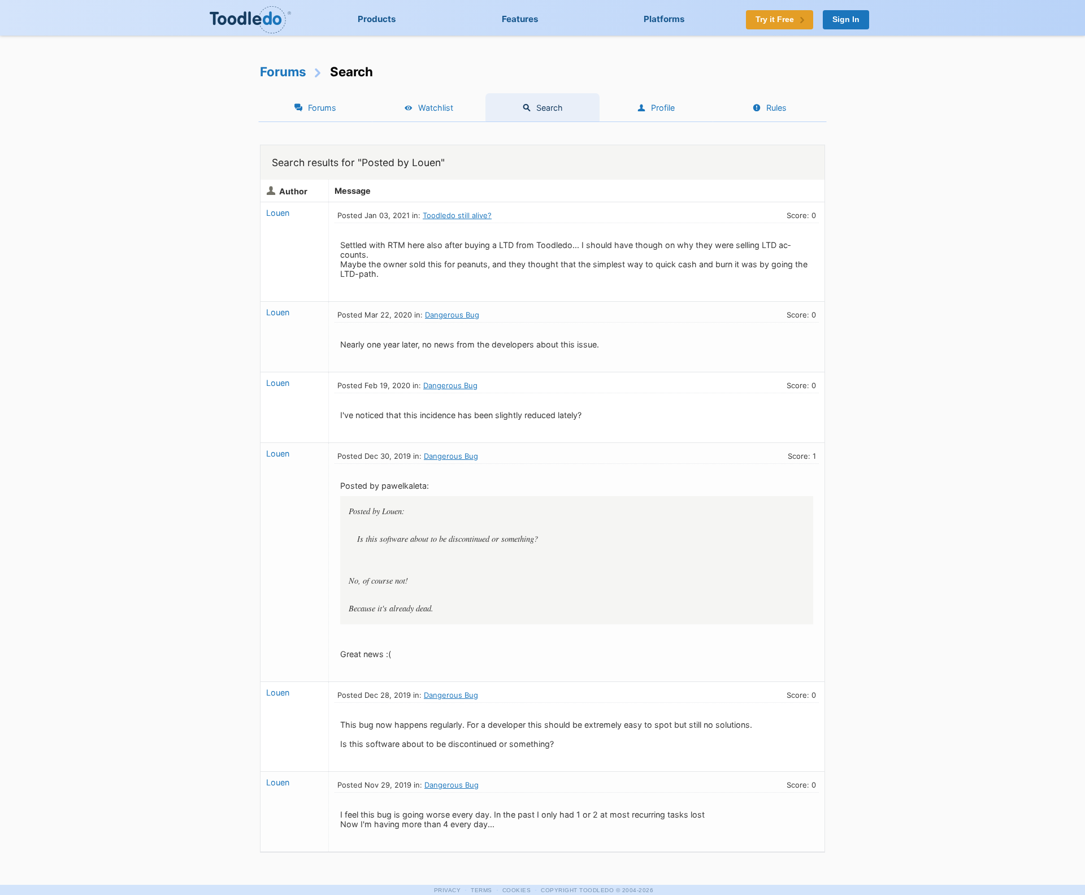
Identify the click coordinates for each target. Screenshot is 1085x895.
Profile (663, 107)
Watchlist (435, 107)
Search (549, 107)
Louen (277, 213)
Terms (481, 890)
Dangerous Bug (452, 314)
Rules (776, 107)
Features (520, 19)
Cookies (516, 890)
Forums (283, 71)
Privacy (447, 890)
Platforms (664, 19)
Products (377, 19)
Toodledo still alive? (457, 215)
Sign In (846, 19)
